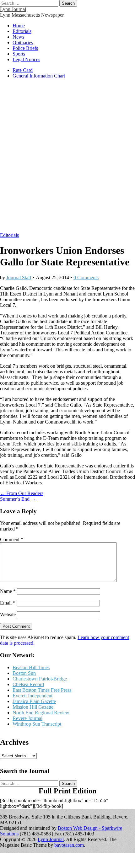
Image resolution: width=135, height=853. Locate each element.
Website (8, 614)
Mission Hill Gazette (33, 707)
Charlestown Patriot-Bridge (40, 678)
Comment (11, 539)
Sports (19, 53)
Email (7, 602)
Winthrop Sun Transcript (37, 724)
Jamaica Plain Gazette (34, 701)
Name (8, 591)
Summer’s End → (18, 499)
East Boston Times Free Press (42, 690)
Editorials (22, 31)
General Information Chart (39, 75)
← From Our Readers (21, 493)
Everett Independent (32, 695)
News (18, 37)
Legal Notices (26, 59)
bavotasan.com (69, 845)
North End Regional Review (41, 712)
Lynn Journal (13, 9)
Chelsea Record (28, 684)
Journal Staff (18, 277)
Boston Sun (24, 673)
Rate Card (23, 70)
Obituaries (23, 42)
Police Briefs (25, 48)
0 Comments (86, 277)
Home (19, 25)
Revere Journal (27, 718)
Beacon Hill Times (31, 667)
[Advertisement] (67, 158)
